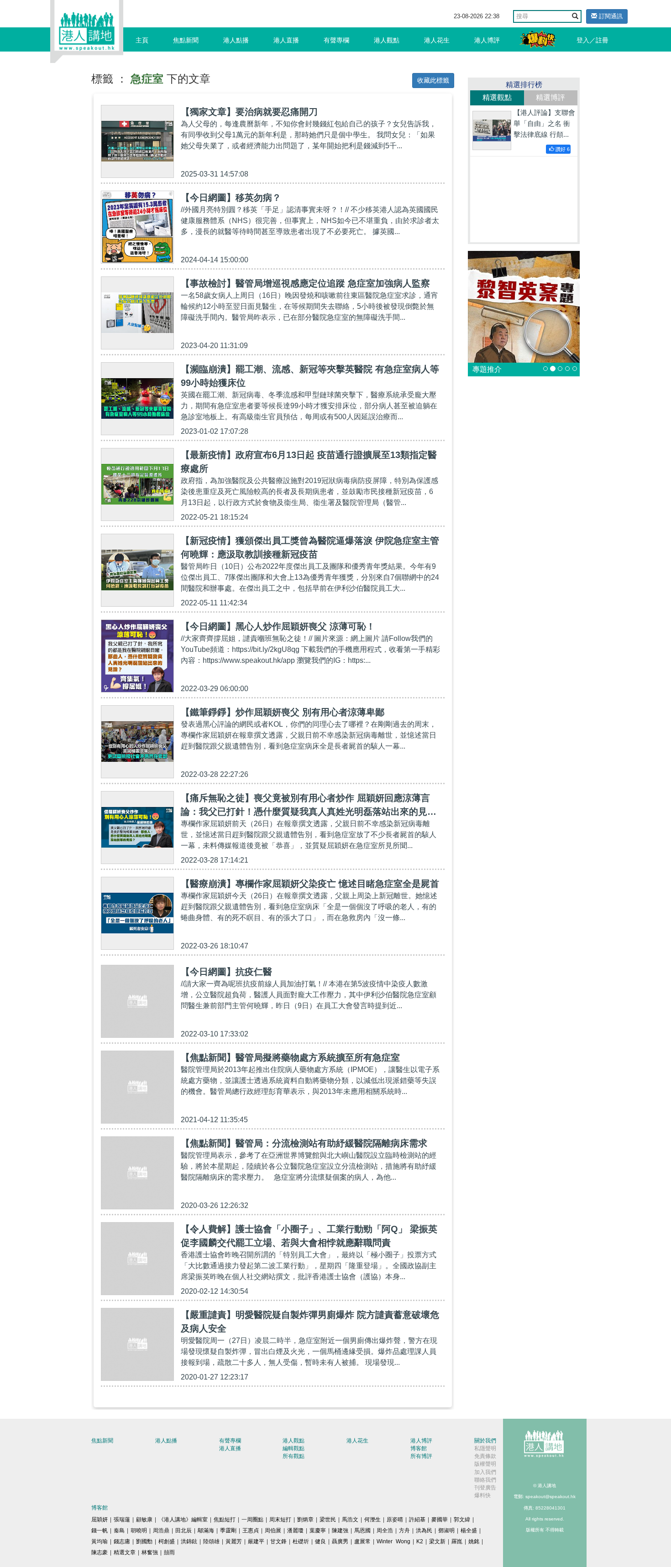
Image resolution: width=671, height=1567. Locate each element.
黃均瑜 (99, 1541)
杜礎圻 (301, 1541)
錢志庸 (122, 1541)
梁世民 (328, 1519)
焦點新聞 (186, 40)
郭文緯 (462, 1519)
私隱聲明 (485, 1448)
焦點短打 (225, 1519)
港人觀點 (386, 40)
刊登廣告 (485, 1487)
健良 (320, 1541)
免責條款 (485, 1456)
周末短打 (280, 1519)
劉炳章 (305, 1519)
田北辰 (183, 1530)
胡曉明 (139, 1530)
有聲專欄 (336, 40)
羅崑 (456, 1541)
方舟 (404, 1530)
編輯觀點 (293, 1448)
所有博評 (421, 1456)
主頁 (142, 40)
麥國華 (439, 1519)
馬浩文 (350, 1519)
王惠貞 (250, 1530)
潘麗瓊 (295, 1530)
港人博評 (487, 40)
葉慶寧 (317, 1530)
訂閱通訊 (610, 16)
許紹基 (417, 1519)
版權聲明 (485, 1464)
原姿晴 (395, 1519)
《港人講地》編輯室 (183, 1519)
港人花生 (437, 40)
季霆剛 (228, 1530)
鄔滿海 (206, 1530)
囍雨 (169, 1552)
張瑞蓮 (122, 1519)
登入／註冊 (592, 40)
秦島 (119, 1530)
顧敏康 (144, 1519)
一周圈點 (252, 1519)
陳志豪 (99, 1552)
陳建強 (340, 1530)
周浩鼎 (161, 1530)
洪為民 (424, 1530)
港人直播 (286, 40)
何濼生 (372, 1519)
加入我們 (485, 1472)
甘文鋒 (278, 1541)
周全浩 (385, 1530)
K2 (419, 1541)
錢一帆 (99, 1530)
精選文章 (125, 1552)
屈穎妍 (99, 1519)
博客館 (418, 1448)
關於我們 (485, 1440)
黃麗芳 (233, 1541)
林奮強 (150, 1552)
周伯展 (273, 1530)
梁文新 (437, 1541)
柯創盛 (166, 1541)
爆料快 (482, 1495)
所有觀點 (293, 1456)
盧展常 (362, 1541)
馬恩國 (362, 1530)
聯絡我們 (485, 1480)
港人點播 (236, 40)
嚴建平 (256, 1541)
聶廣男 (340, 1541)
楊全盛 (469, 1530)
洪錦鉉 (189, 1541)
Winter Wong (393, 1541)
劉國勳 (144, 1541)
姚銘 (473, 1541)
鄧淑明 (446, 1530)
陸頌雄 (211, 1541)
